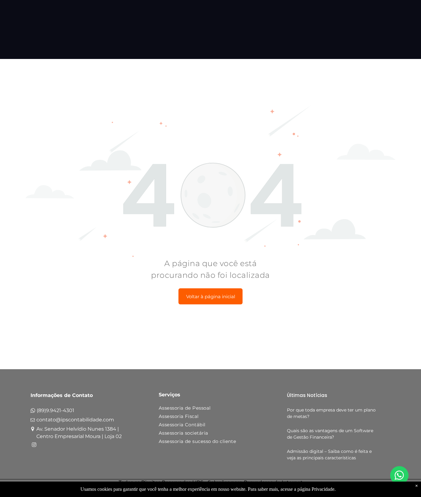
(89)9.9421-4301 (55, 410)
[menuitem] (208, 409)
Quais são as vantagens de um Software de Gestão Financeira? (330, 434)
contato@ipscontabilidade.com (75, 420)
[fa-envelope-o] (33, 421)
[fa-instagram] (34, 446)
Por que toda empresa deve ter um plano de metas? (331, 413)
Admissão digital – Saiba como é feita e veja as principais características (329, 455)
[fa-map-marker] (33, 430)
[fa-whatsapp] (33, 412)
